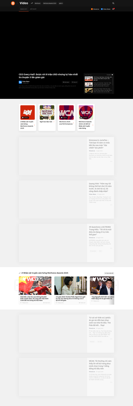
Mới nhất (33, 9)
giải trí (61, 3)
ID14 (100, 251)
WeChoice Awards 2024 (49, 3)
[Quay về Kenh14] (13, 3)
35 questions (93, 251)
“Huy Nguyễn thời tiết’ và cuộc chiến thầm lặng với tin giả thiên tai (104, 298)
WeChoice (37, 3)
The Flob (99, 341)
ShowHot (92, 341)
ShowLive (92, 151)
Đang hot (23, 9)
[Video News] (20, 82)
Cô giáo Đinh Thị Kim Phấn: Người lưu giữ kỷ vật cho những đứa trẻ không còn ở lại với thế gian (70, 298)
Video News (25, 81)
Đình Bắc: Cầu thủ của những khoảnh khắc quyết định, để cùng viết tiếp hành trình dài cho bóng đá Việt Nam (34, 298)
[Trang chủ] (24, 3)
